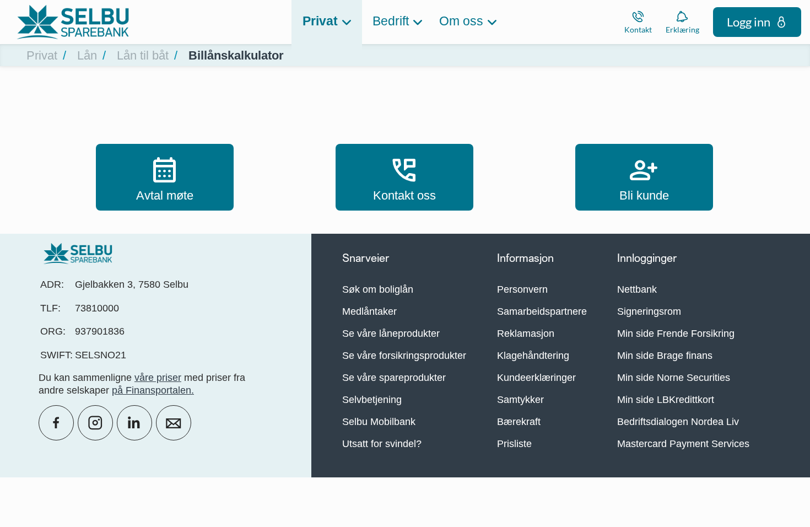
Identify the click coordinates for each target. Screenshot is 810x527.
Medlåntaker (369, 311)
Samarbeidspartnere (542, 311)
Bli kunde (644, 177)
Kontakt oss (404, 177)
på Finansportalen (151, 390)
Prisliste (514, 443)
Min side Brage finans (664, 355)
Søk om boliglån (377, 289)
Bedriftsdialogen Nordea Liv (678, 421)
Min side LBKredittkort (665, 399)
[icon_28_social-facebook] (56, 422)
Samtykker (520, 399)
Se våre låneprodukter (391, 333)
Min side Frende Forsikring (676, 333)
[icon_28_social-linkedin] (134, 422)
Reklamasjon (525, 333)
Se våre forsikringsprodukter (404, 355)
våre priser (157, 377)
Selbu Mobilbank (378, 421)
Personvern (522, 289)
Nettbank (637, 289)
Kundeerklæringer (536, 377)
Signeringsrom (649, 311)
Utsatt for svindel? (382, 443)
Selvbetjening (372, 399)
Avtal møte (164, 177)
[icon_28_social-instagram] (95, 422)
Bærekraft (519, 421)
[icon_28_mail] (173, 422)
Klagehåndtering (533, 355)
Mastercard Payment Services (683, 443)
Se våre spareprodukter (394, 377)
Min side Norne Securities (673, 377)
